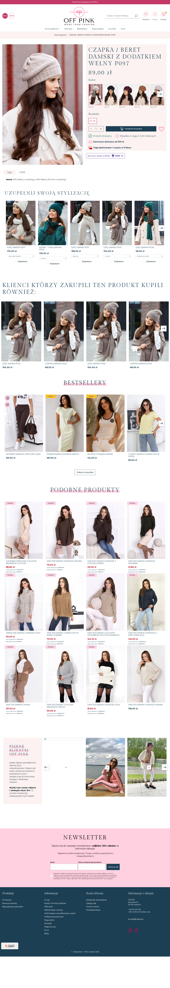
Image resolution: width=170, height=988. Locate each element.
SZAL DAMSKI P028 (145, 247)
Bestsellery (82, 29)
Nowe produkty (9, 903)
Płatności (48, 907)
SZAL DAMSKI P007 (16, 247)
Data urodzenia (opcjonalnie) (89, 862)
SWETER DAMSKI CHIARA (18, 705)
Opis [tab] (9, 172)
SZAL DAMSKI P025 (113, 247)
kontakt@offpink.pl (135, 919)
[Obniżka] (24, 530)
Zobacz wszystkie (85, 472)
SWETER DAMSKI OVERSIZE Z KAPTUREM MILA (142, 634)
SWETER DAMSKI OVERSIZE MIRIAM (145, 705)
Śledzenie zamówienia (96, 900)
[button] (163, 14)
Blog (46, 933)
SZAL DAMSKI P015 (80, 247)
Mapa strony (50, 927)
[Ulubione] (146, 14)
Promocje (6, 900)
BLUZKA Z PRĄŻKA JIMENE (100, 454)
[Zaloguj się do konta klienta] (155, 14)
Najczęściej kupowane (12, 907)
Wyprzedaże (98, 29)
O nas (46, 900)
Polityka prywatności (53, 917)
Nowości (68, 29)
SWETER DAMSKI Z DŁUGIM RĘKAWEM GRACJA (60, 706)
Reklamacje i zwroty (53, 910)
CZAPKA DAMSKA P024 (56, 364)
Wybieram (22, 261)
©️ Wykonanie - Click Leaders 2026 (85, 952)
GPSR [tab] (22, 172)
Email (52, 862)
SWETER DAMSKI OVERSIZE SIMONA (64, 561)
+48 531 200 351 (134, 909)
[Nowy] (65, 423)
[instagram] (136, 930)
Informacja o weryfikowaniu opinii (59, 913)
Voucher (112, 29)
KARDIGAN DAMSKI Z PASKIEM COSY (23, 633)
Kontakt (48, 923)
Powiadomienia (93, 910)
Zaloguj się (91, 903)
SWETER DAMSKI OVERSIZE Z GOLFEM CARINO (101, 562)
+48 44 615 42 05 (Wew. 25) (139, 912)
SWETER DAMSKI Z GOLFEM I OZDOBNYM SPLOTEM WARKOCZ (103, 634)
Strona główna (51, 29)
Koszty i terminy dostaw (55, 903)
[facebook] (130, 930)
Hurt (123, 29)
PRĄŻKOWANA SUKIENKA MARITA (63, 454)
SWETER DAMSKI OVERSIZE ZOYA (103, 705)
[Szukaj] (136, 15)
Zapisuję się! (113, 867)
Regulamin (49, 920)
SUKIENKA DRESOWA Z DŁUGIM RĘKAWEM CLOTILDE (21, 562)
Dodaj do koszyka (133, 129)
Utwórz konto (92, 907)
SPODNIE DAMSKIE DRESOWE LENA (23, 454)
